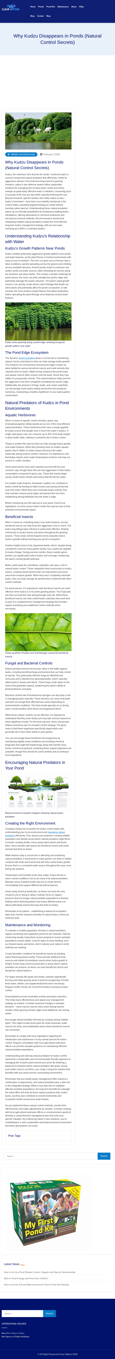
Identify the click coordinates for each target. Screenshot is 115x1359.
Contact (40, 16)
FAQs (81, 7)
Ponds (41, 7)
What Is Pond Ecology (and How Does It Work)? (26, 1278)
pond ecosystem (27, 358)
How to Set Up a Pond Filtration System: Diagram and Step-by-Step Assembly (39, 1272)
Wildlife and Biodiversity (22, 154)
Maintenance (63, 7)
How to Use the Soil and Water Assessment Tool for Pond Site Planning (36, 1284)
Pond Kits (50, 7)
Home (32, 7)
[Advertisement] (57, 76)
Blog (32, 16)
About (73, 7)
